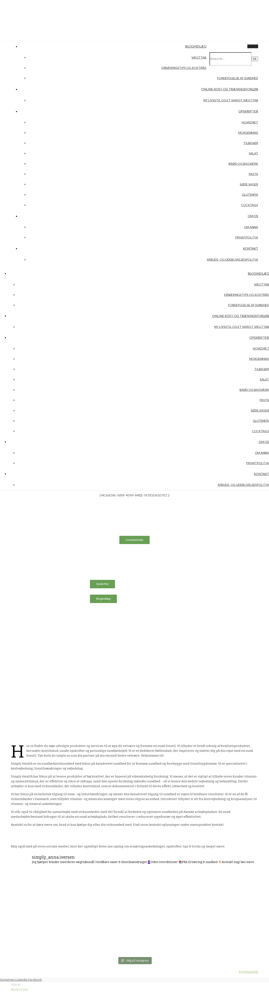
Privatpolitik (246, 237)
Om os (253, 216)
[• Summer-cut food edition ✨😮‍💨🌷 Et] (32, 934)
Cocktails (249, 205)
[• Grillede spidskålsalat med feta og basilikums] (114, 893)
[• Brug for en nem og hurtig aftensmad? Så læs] (236, 893)
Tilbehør (250, 143)
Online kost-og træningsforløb (229, 89)
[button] (104, 540)
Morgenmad (248, 132)
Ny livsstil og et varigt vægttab (230, 100)
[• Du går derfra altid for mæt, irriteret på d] (114, 934)
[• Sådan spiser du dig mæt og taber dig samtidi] (73, 934)
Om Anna (251, 227)
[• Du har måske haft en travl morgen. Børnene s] (155, 893)
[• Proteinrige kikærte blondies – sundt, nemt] (73, 893)
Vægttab (198, 57)
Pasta (253, 174)
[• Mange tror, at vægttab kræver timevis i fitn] (32, 893)
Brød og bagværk (243, 163)
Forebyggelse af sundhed (237, 78)
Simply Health (50, 17)
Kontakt (250, 248)
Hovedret (250, 122)
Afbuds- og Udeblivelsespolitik (232, 259)
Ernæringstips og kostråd (184, 68)
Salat (253, 153)
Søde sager (249, 184)
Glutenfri (250, 194)
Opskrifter (248, 111)
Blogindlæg (195, 46)
